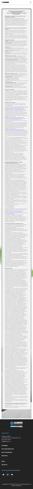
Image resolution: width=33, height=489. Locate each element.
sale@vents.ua (6, 441)
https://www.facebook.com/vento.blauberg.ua (13, 108)
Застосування (7, 452)
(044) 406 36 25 (6, 439)
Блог (3, 461)
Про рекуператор (8, 449)
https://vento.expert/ (11, 213)
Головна (5, 445)
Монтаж (4, 455)
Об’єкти (4, 464)
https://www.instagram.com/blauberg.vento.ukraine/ (15, 109)
